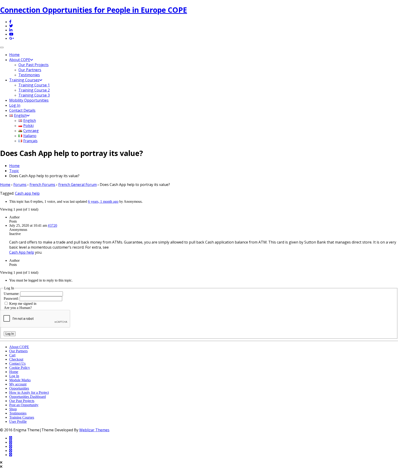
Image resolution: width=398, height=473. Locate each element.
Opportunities (19, 388)
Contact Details (22, 110)
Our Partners (29, 69)
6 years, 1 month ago (103, 201)
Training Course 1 (34, 85)
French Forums (42, 184)
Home (14, 54)
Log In (14, 105)
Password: (12, 298)
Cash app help (27, 193)
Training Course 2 (34, 90)
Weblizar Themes (94, 429)
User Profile (18, 421)
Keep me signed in (22, 304)
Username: (12, 294)
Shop (13, 409)
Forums (19, 184)
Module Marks (20, 380)
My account (17, 384)
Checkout (16, 359)
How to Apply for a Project (29, 392)
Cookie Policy (19, 368)
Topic (14, 170)
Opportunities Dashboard (27, 397)
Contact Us (17, 363)
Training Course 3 (34, 95)
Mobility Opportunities (29, 100)
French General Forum (77, 184)
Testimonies (29, 74)
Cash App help (21, 252)
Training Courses (24, 79)
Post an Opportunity (23, 405)
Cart (12, 355)
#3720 (52, 225)
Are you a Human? (18, 308)
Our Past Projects (33, 64)
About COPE (19, 59)
